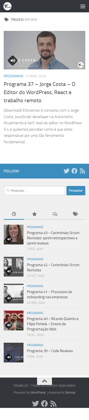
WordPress (38, 392)
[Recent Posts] (14, 214)
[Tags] (75, 214)
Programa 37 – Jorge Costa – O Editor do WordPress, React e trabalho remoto (39, 92)
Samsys (70, 392)
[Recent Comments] (54, 214)
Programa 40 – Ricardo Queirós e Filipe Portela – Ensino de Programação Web (53, 324)
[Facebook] (74, 171)
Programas (13, 76)
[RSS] (82, 171)
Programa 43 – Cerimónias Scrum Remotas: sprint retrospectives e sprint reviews (53, 238)
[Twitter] (66, 171)
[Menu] (83, 6)
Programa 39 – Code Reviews (50, 351)
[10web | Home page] (8, 6)
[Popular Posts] (34, 214)
